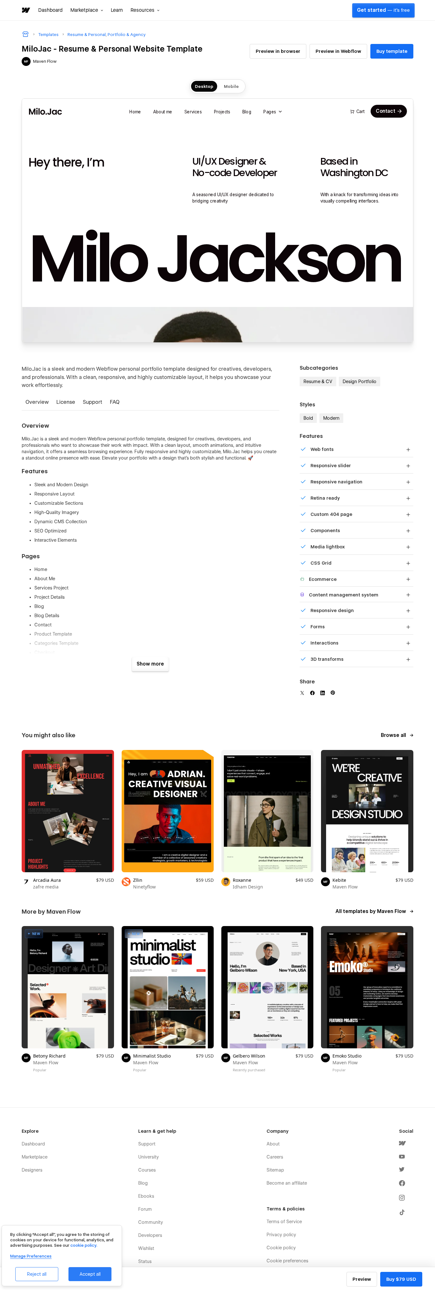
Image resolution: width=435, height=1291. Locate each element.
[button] (86, 10)
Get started (383, 10)
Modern (331, 418)
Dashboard (50, 10)
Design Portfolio (359, 381)
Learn (117, 10)
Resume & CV (317, 381)
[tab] (37, 403)
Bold (308, 418)
